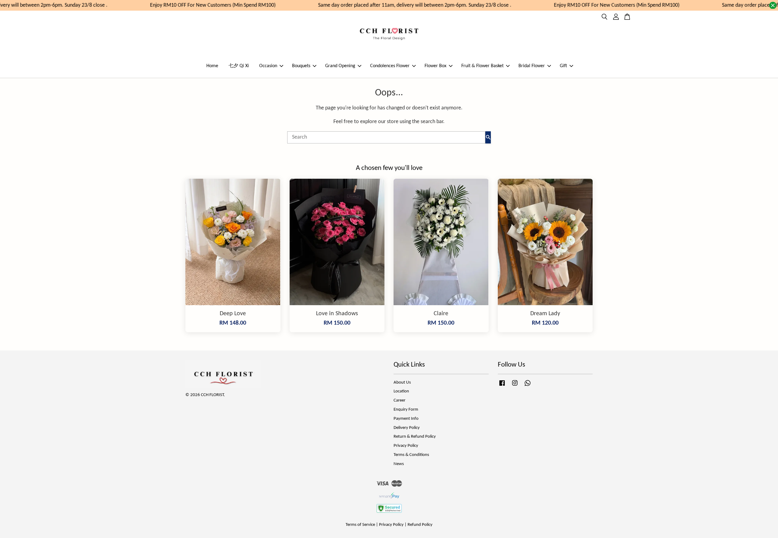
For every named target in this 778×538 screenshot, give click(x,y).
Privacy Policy (406, 445)
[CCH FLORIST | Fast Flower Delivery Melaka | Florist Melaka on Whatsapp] (527, 386)
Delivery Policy (407, 428)
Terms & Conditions (411, 455)
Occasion (268, 66)
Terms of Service (360, 524)
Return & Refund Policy (415, 436)
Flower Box (435, 66)
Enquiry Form (406, 409)
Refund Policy (420, 524)
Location (401, 391)
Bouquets (301, 66)
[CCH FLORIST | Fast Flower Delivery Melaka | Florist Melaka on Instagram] (515, 386)
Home (212, 66)
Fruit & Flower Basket (482, 66)
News (399, 464)
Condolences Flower (390, 66)
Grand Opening (340, 66)
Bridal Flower (531, 66)
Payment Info (406, 418)
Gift (563, 66)
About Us (402, 382)
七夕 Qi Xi (239, 66)
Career (399, 400)
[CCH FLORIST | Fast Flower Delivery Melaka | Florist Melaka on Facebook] (502, 386)
